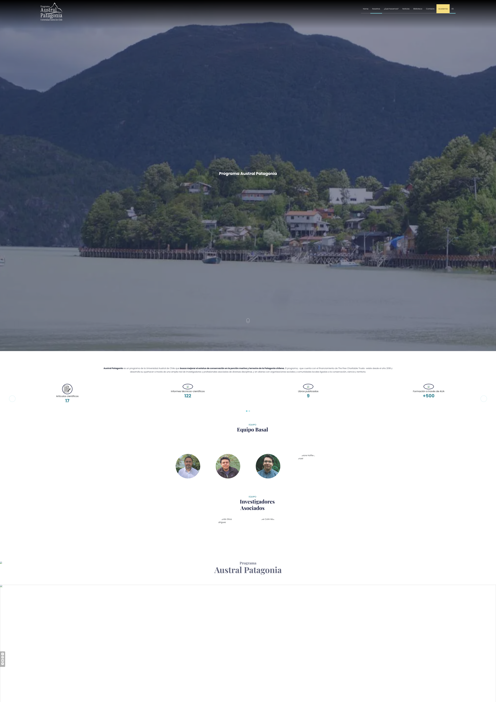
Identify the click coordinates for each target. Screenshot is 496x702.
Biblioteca (417, 8)
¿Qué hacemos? (391, 8)
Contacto (430, 8)
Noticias (405, 8)
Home (365, 8)
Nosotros (376, 8)
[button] (246, 411)
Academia (443, 8)
